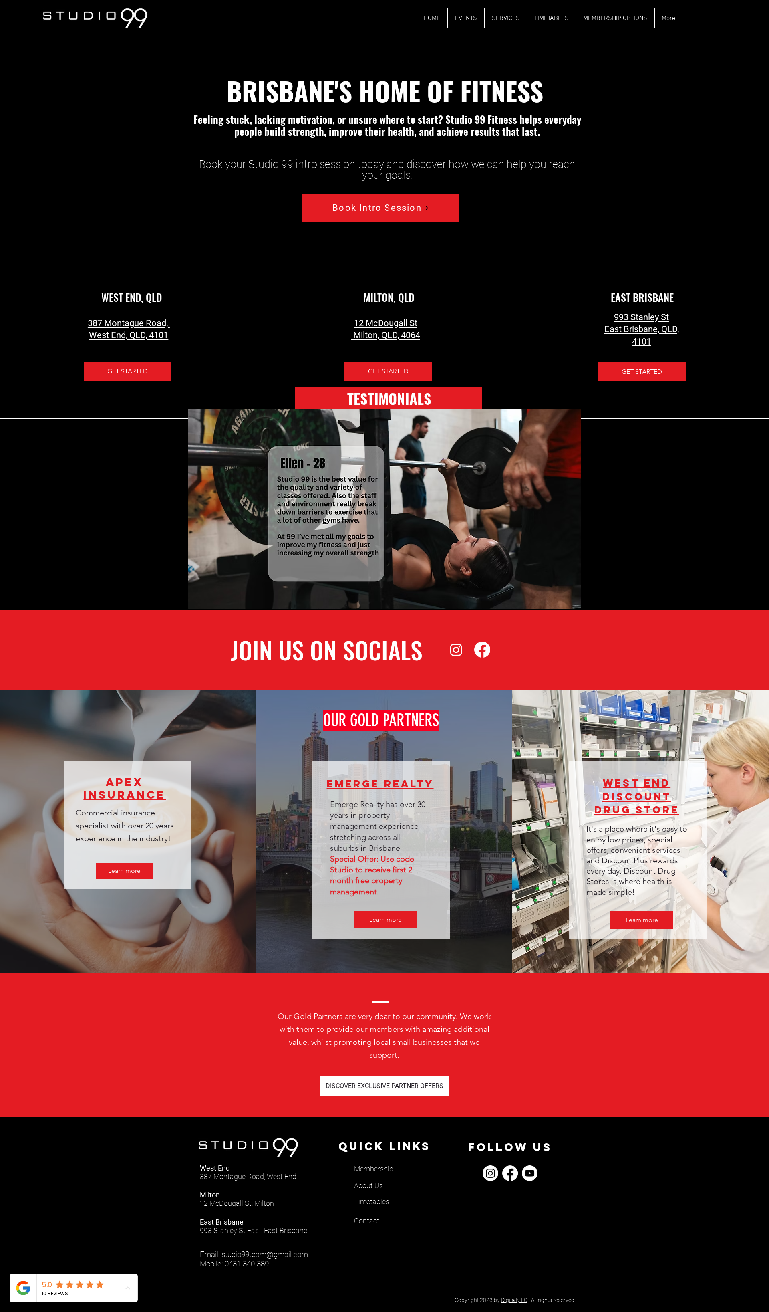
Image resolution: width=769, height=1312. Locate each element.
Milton (210, 1195)
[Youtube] (529, 1173)
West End (215, 1168)
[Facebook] (482, 650)
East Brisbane (222, 1222)
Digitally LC (514, 1300)
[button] (384, 509)
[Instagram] (456, 650)
